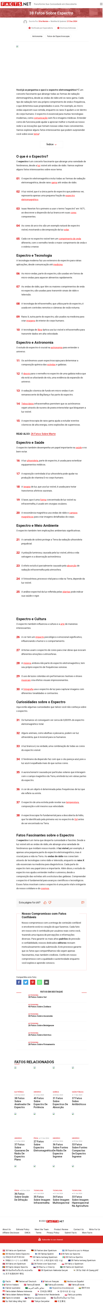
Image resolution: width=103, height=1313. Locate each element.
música (27, 663)
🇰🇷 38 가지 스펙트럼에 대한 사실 (48, 1260)
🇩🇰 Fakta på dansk (32, 1285)
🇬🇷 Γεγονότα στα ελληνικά (61, 1288)
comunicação (41, 118)
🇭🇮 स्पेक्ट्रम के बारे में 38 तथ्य (13, 1257)
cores (73, 212)
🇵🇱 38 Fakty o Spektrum (72, 1264)
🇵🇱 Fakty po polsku (73, 1294)
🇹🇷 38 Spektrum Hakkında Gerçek (53, 1270)
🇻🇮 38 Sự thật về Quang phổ (85, 1270)
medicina (58, 264)
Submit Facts (71, 1233)
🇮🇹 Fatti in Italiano (11, 1285)
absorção (71, 565)
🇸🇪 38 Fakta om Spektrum (71, 1267)
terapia (27, 486)
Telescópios (27, 403)
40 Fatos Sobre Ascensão (40, 1016)
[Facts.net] (16, 4)
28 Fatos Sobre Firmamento (41, 1044)
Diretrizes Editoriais (68, 28)
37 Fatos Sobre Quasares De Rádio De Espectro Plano (21, 1152)
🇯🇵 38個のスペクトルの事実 (15, 1260)
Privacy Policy (53, 1233)
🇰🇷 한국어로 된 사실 (66, 1291)
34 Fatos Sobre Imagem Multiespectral (61, 1199)
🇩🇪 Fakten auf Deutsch (26, 1281)
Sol (76, 819)
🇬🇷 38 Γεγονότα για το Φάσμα (75, 1250)
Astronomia (37, 36)
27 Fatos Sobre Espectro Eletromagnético (43, 1146)
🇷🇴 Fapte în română (11, 1298)
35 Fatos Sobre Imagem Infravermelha (42, 1199)
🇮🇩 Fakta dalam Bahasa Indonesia (17, 1291)
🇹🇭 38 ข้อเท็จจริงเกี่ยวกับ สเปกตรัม (18, 1270)
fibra (40, 329)
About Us (7, 1229)
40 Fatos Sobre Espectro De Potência (40, 1103)
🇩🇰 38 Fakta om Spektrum (14, 1250)
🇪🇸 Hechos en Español (74, 1281)
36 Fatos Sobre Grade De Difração (21, 1196)
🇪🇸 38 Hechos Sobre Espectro (16, 1254)
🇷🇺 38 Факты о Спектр (44, 1267)
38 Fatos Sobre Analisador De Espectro (22, 1103)
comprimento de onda (70, 238)
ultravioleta (32, 460)
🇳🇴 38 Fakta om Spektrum (14, 1264)
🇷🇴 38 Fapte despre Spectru (15, 1267)
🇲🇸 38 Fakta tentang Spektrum (82, 1260)
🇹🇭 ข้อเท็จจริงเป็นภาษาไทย (62, 1298)
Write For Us (94, 1229)
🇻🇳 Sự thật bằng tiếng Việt (14, 1301)
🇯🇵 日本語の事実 (44, 1291)
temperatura (72, 802)
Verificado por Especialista (42, 28)
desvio (26, 373)
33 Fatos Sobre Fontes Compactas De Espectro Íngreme (79, 1150)
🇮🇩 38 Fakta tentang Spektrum (43, 1257)
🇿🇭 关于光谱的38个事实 (13, 1274)
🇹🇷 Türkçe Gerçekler (40, 1301)
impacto (40, 637)
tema (36, 134)
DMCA (27, 1233)
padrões (63, 938)
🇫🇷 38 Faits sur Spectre (69, 1254)
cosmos (45, 888)
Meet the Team (42, 1229)
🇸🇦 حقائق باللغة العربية (34, 1288)
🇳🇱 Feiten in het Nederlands (47, 1294)
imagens (30, 320)
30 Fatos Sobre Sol (37, 997)
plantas (66, 591)
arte (62, 624)
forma (43, 499)
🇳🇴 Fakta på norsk (76, 1285)
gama (54, 182)
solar (66, 229)
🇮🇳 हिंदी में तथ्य (84, 1288)
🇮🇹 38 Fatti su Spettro (73, 1257)
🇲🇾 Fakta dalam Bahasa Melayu (16, 1294)
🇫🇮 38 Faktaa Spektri (44, 1254)
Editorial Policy (22, 1229)
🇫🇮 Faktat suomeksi (11, 1288)
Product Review (61, 1229)
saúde (79, 447)
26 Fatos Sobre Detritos (39, 1035)
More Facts (87, 1233)
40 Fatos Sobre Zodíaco (39, 1006)
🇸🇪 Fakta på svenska (54, 1285)
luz (38, 165)
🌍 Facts (7, 1281)
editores (62, 942)
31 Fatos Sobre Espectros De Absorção (60, 1103)
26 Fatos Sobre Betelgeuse (41, 1025)
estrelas (51, 364)
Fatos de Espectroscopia (58, 36)
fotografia (28, 689)
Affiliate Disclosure (11, 1233)
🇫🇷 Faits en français (50, 1281)
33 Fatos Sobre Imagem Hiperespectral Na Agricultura (80, 1201)
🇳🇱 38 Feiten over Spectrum (43, 1264)
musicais (26, 680)
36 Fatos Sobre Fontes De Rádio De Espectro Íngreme (60, 1150)
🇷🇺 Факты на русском (35, 1298)
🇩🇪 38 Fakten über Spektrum (44, 1250)
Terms (38, 1233)
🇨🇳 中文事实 (60, 1301)
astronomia (56, 347)
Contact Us (79, 1229)
